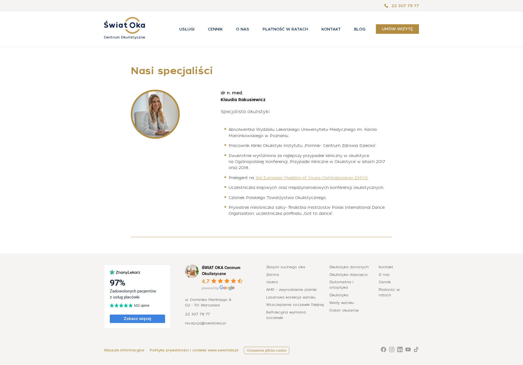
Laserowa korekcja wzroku (290, 297)
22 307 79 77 (404, 6)
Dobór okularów (344, 310)
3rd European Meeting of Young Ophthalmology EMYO (312, 178)
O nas (242, 29)
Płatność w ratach (285, 29)
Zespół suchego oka (285, 267)
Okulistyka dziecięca (348, 275)
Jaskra (272, 282)
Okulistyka (338, 295)
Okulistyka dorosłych (349, 267)
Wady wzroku (341, 303)
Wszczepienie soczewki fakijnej (295, 305)
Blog (359, 29)
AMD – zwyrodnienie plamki (291, 290)
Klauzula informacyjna (124, 350)
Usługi (186, 29)
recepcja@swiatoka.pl (205, 323)
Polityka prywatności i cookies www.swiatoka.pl (194, 350)
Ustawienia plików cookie (266, 350)
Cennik (215, 29)
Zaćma (272, 275)
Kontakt (331, 29)
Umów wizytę (397, 29)
